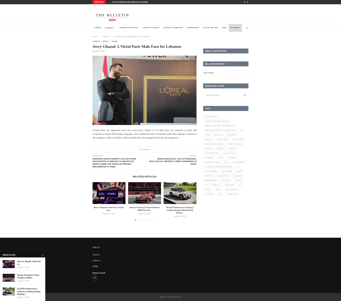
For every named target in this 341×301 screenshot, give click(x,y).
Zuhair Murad (232, 194)
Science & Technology (173, 27)
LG (238, 167)
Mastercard (227, 171)
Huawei (221, 157)
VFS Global (209, 194)
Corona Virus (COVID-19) (214, 144)
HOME (95, 266)
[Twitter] (247, 2)
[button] (108, 2)
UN (240, 185)
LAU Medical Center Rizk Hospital (219, 167)
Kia (226, 162)
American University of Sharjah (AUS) (220, 130)
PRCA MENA (209, 176)
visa (220, 194)
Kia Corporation (238, 162)
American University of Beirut (217, 121)
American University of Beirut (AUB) (220, 126)
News (224, 27)
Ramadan (238, 176)
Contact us (96, 261)
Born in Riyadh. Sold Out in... (29, 262)
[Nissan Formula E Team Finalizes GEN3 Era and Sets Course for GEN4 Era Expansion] (144, 193)
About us (96, 255)
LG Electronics (211, 171)
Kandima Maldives (212, 162)
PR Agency (235, 27)
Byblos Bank (222, 139)
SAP (206, 185)
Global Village (229, 153)
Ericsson (232, 148)
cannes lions (237, 139)
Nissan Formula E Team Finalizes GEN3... (28, 276)
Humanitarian (193, 27)
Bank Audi (219, 135)
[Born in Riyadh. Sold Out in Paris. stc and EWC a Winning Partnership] (109, 193)
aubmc (207, 135)
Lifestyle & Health (151, 27)
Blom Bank (232, 135)
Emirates (220, 148)
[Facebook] (244, 2)
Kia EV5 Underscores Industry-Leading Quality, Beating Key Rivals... (143, 2)
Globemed (209, 157)
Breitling (209, 139)
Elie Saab (208, 148)
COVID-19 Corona (235, 144)
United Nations (231, 189)
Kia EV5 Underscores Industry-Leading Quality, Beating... (29, 291)
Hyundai (231, 157)
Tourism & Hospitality (129, 27)
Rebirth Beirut (211, 180)
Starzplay (216, 185)
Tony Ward (229, 185)
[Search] (247, 28)
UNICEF (218, 189)
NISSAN (239, 171)
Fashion (105, 36)
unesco (208, 189)
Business (109, 28)
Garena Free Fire (211, 153)
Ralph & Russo (223, 176)
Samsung (238, 180)
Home (95, 36)
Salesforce (226, 180)
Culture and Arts (210, 27)
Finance (98, 27)
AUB (241, 130)
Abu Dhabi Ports (211, 117)
